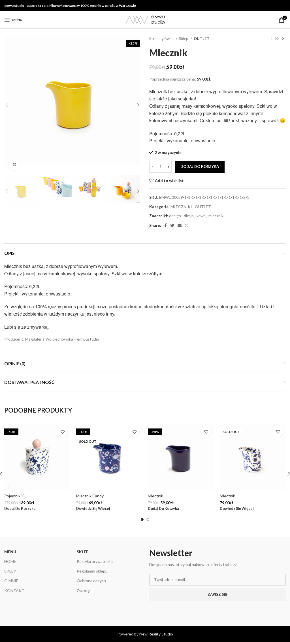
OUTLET (202, 38)
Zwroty (83, 590)
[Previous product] (271, 39)
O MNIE (11, 580)
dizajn (189, 215)
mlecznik (215, 215)
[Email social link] (179, 225)
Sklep (184, 38)
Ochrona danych (91, 580)
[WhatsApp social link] (186, 225)
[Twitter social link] (172, 225)
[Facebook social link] (166, 225)
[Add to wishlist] (63, 432)
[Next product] (283, 39)
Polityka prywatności (95, 561)
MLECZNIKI (181, 206)
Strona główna (161, 38)
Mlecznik (155, 495)
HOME (10, 561)
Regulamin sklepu (92, 571)
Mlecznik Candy (90, 495)
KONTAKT (14, 590)
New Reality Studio (156, 634)
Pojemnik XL (15, 495)
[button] (19, 508)
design (175, 215)
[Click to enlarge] (14, 164)
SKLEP (10, 571)
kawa (201, 215)
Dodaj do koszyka (199, 166)
